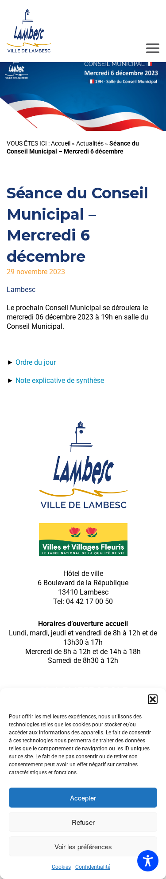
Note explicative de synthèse (59, 380)
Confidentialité (92, 867)
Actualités (90, 143)
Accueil (60, 143)
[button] (152, 699)
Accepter (83, 797)
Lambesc (21, 289)
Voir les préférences (83, 846)
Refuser (83, 822)
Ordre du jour (35, 362)
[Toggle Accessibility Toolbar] (147, 860)
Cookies (61, 867)
